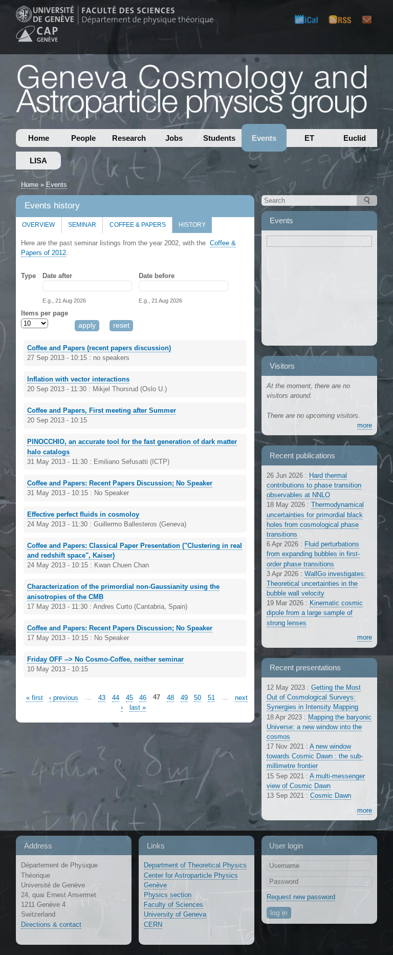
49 (184, 698)
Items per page (44, 313)
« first (34, 698)
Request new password (301, 897)
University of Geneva (175, 914)
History (189, 222)
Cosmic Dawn (330, 795)
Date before (156, 276)
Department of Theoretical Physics (195, 865)
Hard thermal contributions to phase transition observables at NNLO (314, 485)
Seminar (82, 224)
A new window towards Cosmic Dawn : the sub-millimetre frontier (315, 756)
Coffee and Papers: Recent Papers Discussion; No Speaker (119, 483)
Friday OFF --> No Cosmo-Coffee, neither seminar (105, 659)
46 (142, 698)
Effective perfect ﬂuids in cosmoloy (83, 514)
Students (219, 138)
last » (137, 707)
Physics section (167, 895)
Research (129, 138)
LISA (38, 160)
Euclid (354, 138)
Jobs (174, 138)
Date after (57, 276)
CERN (153, 924)
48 (170, 698)
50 (197, 698)
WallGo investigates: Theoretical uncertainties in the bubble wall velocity (316, 583)
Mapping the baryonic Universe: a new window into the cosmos (319, 726)
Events (264, 138)
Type (28, 276)
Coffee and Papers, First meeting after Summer (101, 410)
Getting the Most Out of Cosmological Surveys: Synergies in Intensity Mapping (314, 697)
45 (129, 698)
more (364, 425)
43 (101, 698)
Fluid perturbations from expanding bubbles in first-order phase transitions (313, 553)
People (83, 138)
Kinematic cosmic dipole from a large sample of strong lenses (315, 612)
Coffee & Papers (138, 224)
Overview (38, 224)
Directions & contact (51, 924)
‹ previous (63, 698)
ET (309, 138)
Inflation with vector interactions (78, 379)
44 (115, 698)
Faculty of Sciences (173, 904)
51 (211, 698)
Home (38, 138)
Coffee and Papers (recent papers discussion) (99, 348)
